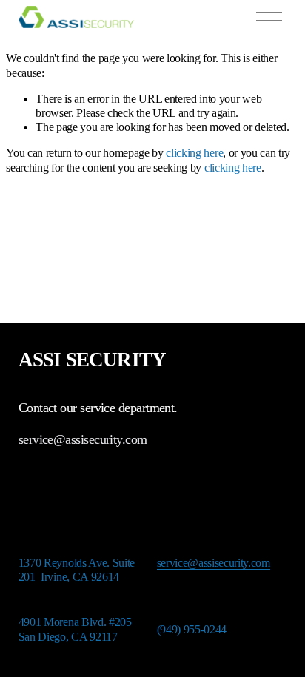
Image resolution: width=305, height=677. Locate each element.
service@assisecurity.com (83, 439)
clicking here (194, 152)
